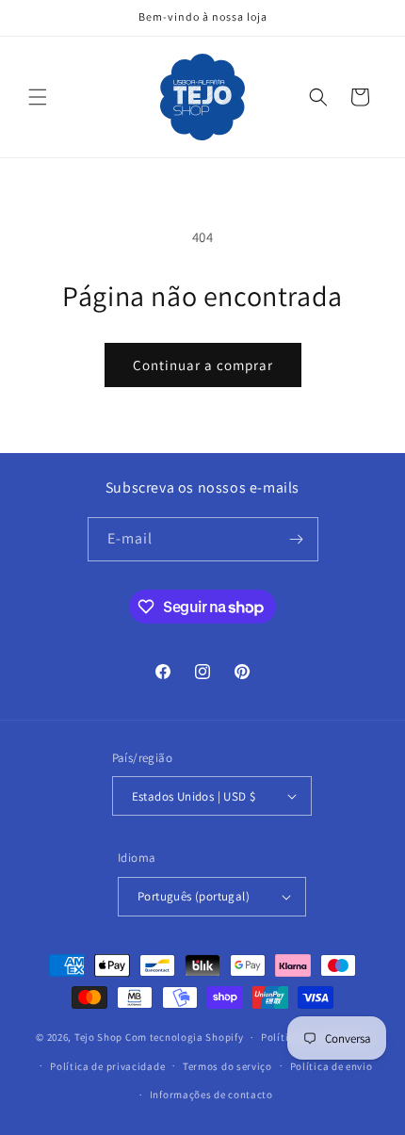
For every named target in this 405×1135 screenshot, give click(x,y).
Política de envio (331, 1066)
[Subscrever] (296, 539)
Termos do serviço (227, 1066)
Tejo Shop (98, 1037)
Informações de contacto (211, 1094)
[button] (37, 97)
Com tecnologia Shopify (184, 1037)
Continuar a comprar (203, 365)
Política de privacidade (107, 1066)
